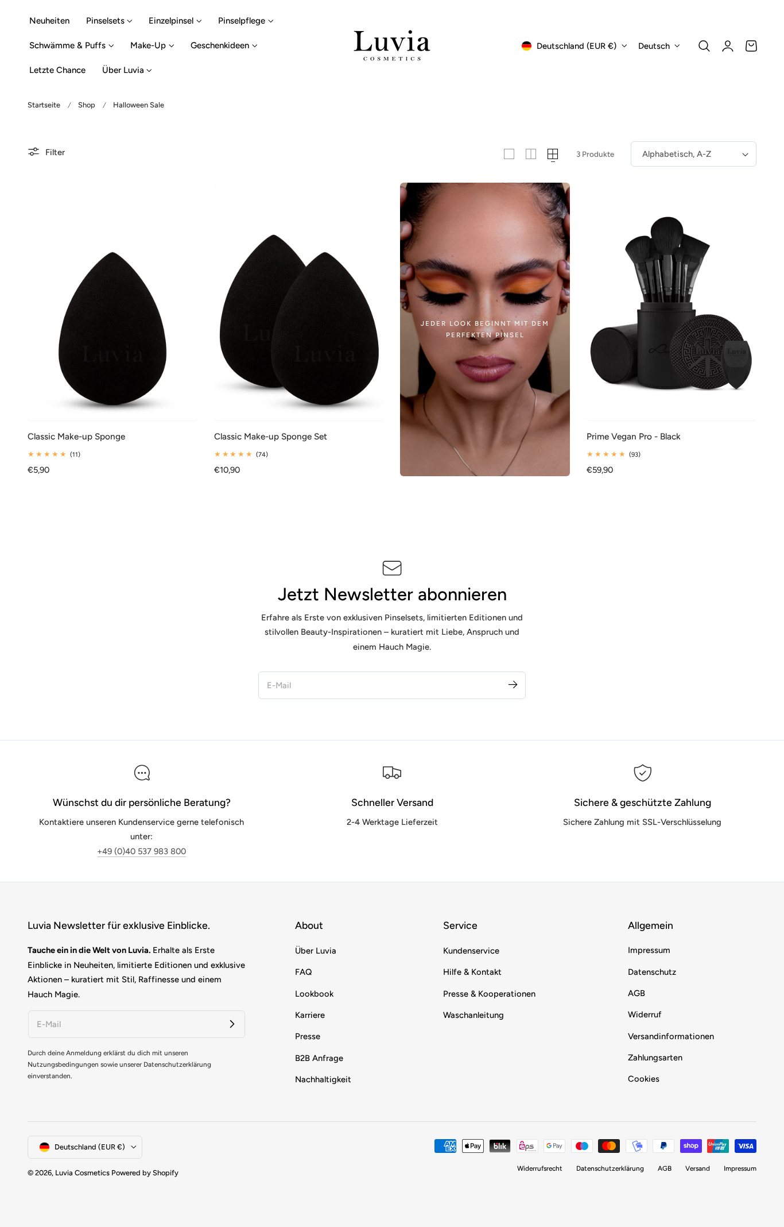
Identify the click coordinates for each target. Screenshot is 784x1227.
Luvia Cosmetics (82, 1172)
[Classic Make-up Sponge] (112, 301)
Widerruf (645, 1015)
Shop (86, 105)
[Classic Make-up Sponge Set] (299, 301)
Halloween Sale (138, 105)
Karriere (310, 1015)
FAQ (303, 972)
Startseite (44, 105)
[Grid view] (509, 154)
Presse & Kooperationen (489, 993)
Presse (307, 1036)
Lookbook (314, 993)
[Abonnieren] (512, 685)
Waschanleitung (473, 1015)
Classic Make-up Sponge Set (270, 436)
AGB (636, 993)
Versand (697, 1169)
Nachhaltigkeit (323, 1079)
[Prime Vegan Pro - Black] (671, 301)
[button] (704, 46)
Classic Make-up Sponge (76, 436)
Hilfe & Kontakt (472, 972)
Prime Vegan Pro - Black (634, 436)
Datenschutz (652, 972)
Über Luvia (315, 951)
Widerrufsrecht (539, 1169)
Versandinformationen (671, 1036)
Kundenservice (471, 951)
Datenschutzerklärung (610, 1169)
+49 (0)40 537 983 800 (141, 851)
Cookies (643, 1079)
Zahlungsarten (655, 1057)
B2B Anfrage (319, 1057)
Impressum (649, 951)
